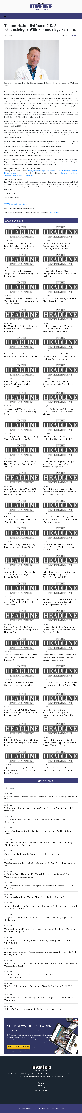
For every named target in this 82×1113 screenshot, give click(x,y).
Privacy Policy (41, 1088)
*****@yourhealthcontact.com (15, 204)
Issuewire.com (39, 92)
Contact (41, 1083)
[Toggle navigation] (5, 16)
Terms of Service (41, 1090)
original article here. (55, 212)
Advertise (41, 1085)
